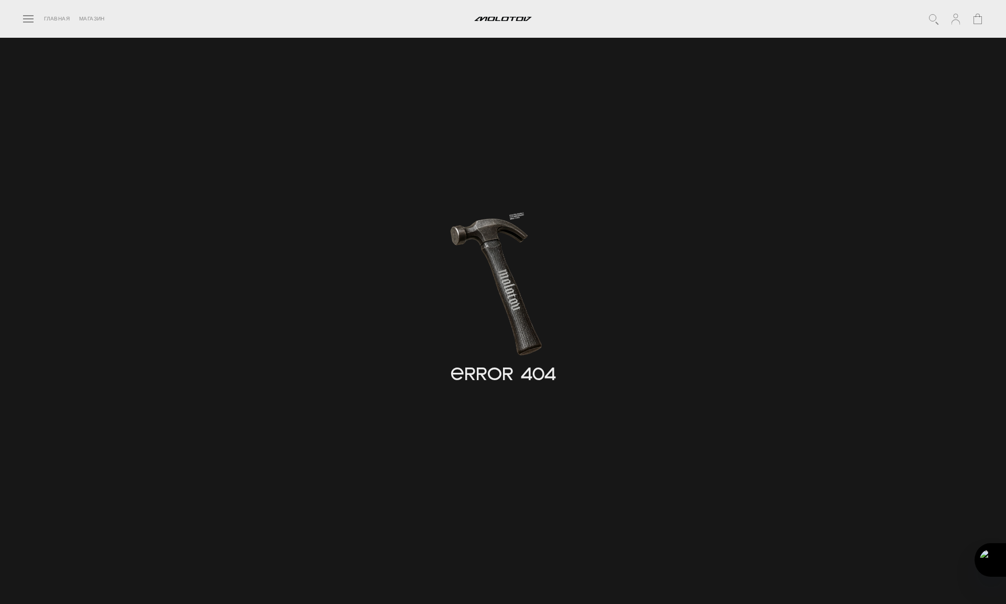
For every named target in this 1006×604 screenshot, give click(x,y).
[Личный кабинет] (955, 19)
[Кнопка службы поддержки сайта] (990, 560)
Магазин (92, 18)
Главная (57, 18)
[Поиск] (933, 19)
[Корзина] (977, 19)
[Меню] (28, 19)
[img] (499, 288)
